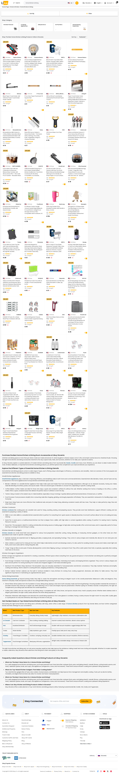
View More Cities (85, 744)
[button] (87, 3)
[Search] (76, 3)
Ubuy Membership (8, 747)
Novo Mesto (84, 735)
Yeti (4, 625)
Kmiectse (18, 204)
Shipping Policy (7, 741)
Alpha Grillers (17, 57)
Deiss (41, 130)
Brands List (25, 723)
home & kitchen (72, 604)
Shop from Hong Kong (43, 766)
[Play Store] (104, 728)
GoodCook (62, 166)
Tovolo (19, 242)
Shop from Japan (29, 766)
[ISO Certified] (19, 758)
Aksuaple (83, 204)
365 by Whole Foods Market (60, 93)
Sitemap (4, 732)
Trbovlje (82, 741)
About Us (5, 720)
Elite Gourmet (82, 166)
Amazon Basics (38, 57)
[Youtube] (104, 771)
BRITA (63, 57)
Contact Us (5, 723)
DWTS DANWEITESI (16, 166)
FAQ (23, 732)
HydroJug (62, 204)
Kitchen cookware (8, 510)
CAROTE (40, 166)
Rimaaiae (40, 242)
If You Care (40, 93)
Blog (23, 741)
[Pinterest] (111, 771)
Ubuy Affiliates (26, 744)
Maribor (82, 723)
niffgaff (84, 93)
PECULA (62, 390)
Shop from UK (17, 766)
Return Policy (26, 729)
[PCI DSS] (6, 758)
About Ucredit (26, 735)
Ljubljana (83, 720)
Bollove (19, 93)
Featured (82, 37)
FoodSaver (40, 204)
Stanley (5, 635)
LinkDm (41, 314)
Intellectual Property (8, 729)
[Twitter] (108, 771)
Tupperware (7, 641)
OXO (63, 130)
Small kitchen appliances (10, 479)
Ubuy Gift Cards (27, 738)
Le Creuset (6, 620)
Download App (26, 720)
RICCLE (84, 278)
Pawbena (18, 352)
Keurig (84, 242)
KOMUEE (19, 314)
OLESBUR (40, 352)
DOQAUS (40, 278)
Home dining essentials (9, 579)
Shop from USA (6, 766)
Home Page (5, 7)
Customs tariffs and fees (10, 738)
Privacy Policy (58, 771)
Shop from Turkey (82, 766)
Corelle (73, 463)
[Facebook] (98, 771)
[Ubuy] (4, 3)
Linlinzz (84, 428)
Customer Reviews (27, 726)
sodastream (61, 352)
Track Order (6, 735)
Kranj (81, 729)
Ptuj (81, 738)
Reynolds (62, 278)
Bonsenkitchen (17, 130)
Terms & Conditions (45, 771)
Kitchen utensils (7, 533)
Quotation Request (8, 726)
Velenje (82, 732)
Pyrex (84, 352)
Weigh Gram (39, 428)
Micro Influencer (7, 744)
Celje (81, 726)
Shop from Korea (57, 766)
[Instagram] (101, 771)
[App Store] (104, 723)
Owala (68, 463)
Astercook (83, 130)
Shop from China (69, 766)
